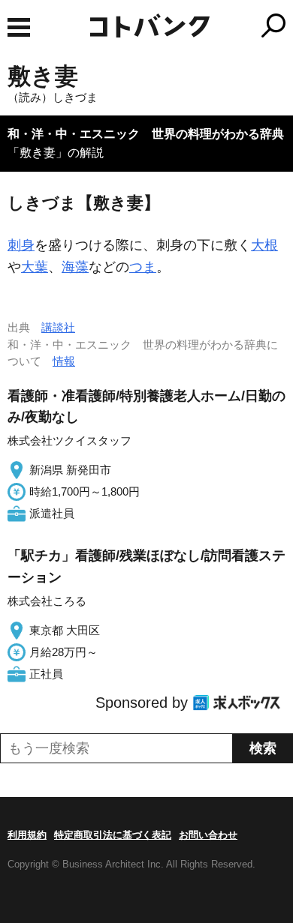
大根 (264, 245)
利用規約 (27, 835)
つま (142, 266)
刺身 (21, 245)
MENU (19, 27)
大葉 (34, 266)
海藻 (75, 266)
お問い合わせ (208, 835)
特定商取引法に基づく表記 (112, 835)
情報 (64, 361)
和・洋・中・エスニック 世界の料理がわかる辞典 (146, 133)
